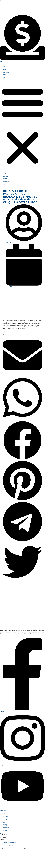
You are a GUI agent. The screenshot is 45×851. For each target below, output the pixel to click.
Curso (4, 75)
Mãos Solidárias (6, 72)
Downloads (5, 71)
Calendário (5, 69)
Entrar (4, 77)
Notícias (4, 66)
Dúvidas (4, 64)
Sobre (4, 63)
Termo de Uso (5, 819)
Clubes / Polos (5, 67)
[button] (22, 125)
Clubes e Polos (5, 814)
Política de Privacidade (7, 818)
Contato (4, 74)
